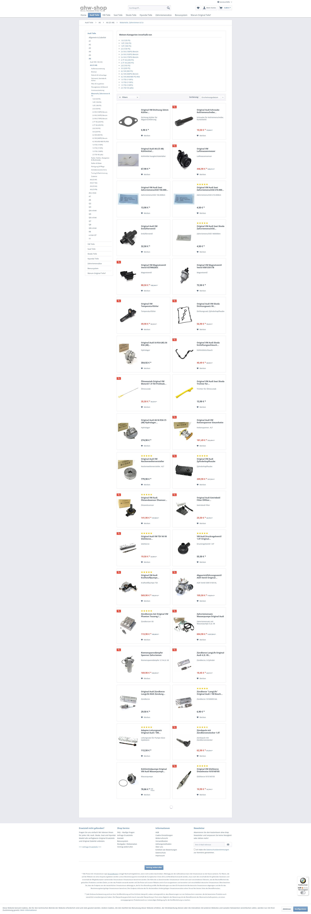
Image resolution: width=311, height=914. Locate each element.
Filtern (125, 97)
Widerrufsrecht (162, 838)
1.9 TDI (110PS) (97, 145)
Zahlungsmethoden (163, 844)
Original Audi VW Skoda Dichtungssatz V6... (208, 305)
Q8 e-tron (93, 228)
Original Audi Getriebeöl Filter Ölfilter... (208, 498)
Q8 (90, 224)
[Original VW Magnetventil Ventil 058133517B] (184, 276)
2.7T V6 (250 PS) (97, 125)
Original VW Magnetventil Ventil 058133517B (209, 266)
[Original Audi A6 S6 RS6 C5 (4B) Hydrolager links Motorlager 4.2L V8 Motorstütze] (128, 431)
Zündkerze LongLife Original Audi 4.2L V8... (210, 654)
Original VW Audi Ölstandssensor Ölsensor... (154, 498)
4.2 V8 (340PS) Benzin (99, 138)
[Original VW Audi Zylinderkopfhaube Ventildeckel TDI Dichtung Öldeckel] (184, 470)
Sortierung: (194, 97)
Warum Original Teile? (97, 273)
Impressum (160, 855)
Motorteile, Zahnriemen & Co (100, 95)
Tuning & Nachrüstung (99, 173)
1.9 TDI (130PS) (97, 151)
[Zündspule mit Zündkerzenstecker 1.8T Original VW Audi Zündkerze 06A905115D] (184, 741)
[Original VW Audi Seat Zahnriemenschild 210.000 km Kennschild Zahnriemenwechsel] (184, 199)
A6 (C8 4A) (93, 186)
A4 (90, 51)
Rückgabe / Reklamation (127, 844)
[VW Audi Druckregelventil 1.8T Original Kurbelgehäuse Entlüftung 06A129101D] (184, 548)
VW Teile (91, 244)
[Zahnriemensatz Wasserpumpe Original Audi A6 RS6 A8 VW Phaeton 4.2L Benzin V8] (184, 625)
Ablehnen (287, 909)
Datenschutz (161, 852)
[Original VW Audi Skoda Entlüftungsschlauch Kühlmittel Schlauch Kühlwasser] (184, 354)
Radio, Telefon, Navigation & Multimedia (100, 159)
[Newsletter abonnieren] (228, 844)
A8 (90, 200)
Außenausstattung (98, 69)
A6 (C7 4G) (93, 183)
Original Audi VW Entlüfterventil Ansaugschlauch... (150, 227)
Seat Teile (91, 249)
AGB (157, 832)
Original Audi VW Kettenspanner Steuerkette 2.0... (210, 421)
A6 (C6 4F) (93, 180)
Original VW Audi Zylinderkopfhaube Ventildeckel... (206, 460)
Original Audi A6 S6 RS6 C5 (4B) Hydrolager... (153, 421)
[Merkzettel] (198, 7)
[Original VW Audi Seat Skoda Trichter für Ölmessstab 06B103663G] (184, 393)
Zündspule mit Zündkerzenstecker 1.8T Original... (208, 731)
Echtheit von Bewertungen (166, 850)
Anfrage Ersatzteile (125, 835)
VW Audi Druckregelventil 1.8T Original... (209, 537)
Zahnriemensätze (95, 263)
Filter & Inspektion (97, 84)
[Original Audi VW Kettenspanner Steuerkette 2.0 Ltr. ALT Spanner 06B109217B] (184, 431)
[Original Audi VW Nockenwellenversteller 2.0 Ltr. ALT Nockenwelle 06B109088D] (128, 470)
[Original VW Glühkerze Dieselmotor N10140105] (184, 780)
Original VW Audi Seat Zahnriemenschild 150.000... (154, 188)
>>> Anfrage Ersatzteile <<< (90, 847)
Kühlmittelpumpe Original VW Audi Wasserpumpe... (154, 770)
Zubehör (94, 176)
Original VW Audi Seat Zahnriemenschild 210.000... (210, 188)
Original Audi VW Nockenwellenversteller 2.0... (152, 460)
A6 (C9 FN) (93, 189)
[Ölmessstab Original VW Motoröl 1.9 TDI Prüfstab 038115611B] (128, 393)
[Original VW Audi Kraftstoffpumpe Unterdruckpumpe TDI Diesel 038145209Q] (128, 586)
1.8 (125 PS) (96, 99)
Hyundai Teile (93, 259)
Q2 (90, 203)
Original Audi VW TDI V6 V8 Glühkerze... (154, 537)
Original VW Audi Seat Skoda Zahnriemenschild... (210, 227)
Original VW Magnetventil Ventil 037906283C (153, 266)
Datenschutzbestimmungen (217, 849)
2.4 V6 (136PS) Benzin (99, 112)
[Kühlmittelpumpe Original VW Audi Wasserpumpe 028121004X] (128, 780)
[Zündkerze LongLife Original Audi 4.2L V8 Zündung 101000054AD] (184, 664)
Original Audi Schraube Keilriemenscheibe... (208, 111)
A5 (90, 55)
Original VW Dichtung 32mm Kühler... (154, 111)
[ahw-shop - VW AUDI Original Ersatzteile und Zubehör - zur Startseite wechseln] (93, 8)
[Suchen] (168, 7)
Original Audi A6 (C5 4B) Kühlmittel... (152, 150)
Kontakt (120, 838)
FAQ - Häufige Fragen (125, 832)
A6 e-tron (92, 193)
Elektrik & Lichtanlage (99, 75)
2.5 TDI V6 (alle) (97, 155)
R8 (90, 231)
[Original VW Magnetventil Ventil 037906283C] (128, 276)
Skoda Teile (92, 254)
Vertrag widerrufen (125, 847)
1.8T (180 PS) (96, 105)
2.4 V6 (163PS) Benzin (99, 115)
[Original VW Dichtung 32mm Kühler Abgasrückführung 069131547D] (128, 121)
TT (90, 238)
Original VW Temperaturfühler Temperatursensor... (151, 305)
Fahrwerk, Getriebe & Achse (98, 79)
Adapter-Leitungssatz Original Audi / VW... (151, 731)
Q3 (90, 207)
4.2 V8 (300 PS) (97, 135)
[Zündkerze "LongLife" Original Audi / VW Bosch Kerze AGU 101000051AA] (184, 703)
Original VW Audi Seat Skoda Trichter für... (210, 382)
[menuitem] (149, 7)
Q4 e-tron (93, 210)
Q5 (90, 214)
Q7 (90, 221)
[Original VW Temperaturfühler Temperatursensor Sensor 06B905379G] (128, 315)
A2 (90, 44)
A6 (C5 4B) (93, 65)
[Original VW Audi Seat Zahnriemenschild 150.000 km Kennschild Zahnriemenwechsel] (128, 199)
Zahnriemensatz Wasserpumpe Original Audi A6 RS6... (210, 615)
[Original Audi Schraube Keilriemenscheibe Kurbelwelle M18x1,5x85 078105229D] (184, 121)
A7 (90, 196)
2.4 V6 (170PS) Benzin (99, 119)
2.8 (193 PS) (96, 128)
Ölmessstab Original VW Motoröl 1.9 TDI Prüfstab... (153, 382)
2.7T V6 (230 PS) (97, 122)
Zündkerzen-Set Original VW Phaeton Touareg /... (154, 615)
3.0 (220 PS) (96, 132)
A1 (90, 41)
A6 (90, 58)
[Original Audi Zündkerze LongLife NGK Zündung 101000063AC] (128, 703)
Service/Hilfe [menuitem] (224, 2)
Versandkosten (162, 841)
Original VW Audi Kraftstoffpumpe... (150, 576)
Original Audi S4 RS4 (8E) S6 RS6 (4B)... (154, 343)
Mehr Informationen (28, 910)
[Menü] (307, 877)
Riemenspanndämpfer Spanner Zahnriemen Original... (152, 654)
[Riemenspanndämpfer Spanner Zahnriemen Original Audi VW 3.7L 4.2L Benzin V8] (128, 664)
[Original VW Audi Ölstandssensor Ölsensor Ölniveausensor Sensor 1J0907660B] (128, 509)
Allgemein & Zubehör (97, 37)
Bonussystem (93, 268)
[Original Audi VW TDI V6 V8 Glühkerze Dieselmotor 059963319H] (128, 548)
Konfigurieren (300, 909)
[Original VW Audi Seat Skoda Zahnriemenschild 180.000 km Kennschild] (184, 237)
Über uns (159, 847)
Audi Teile (92, 33)
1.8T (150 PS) (96, 102)
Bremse (94, 72)
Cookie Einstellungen (164, 835)
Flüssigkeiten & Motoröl (99, 87)
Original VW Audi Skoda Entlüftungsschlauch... (208, 343)
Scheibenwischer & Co (99, 170)
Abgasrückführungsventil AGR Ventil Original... (209, 576)
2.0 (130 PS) (96, 109)
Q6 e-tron (93, 217)
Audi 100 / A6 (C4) (96, 62)
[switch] (303, 892)
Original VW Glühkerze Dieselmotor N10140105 (208, 770)
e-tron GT (92, 235)
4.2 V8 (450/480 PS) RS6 (100, 141)
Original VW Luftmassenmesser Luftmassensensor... (207, 150)
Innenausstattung (97, 90)
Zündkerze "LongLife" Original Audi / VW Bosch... (210, 692)
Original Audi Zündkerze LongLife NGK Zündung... (153, 692)
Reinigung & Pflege (97, 166)
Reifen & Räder (96, 163)
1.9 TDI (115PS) (97, 148)
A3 (90, 48)
